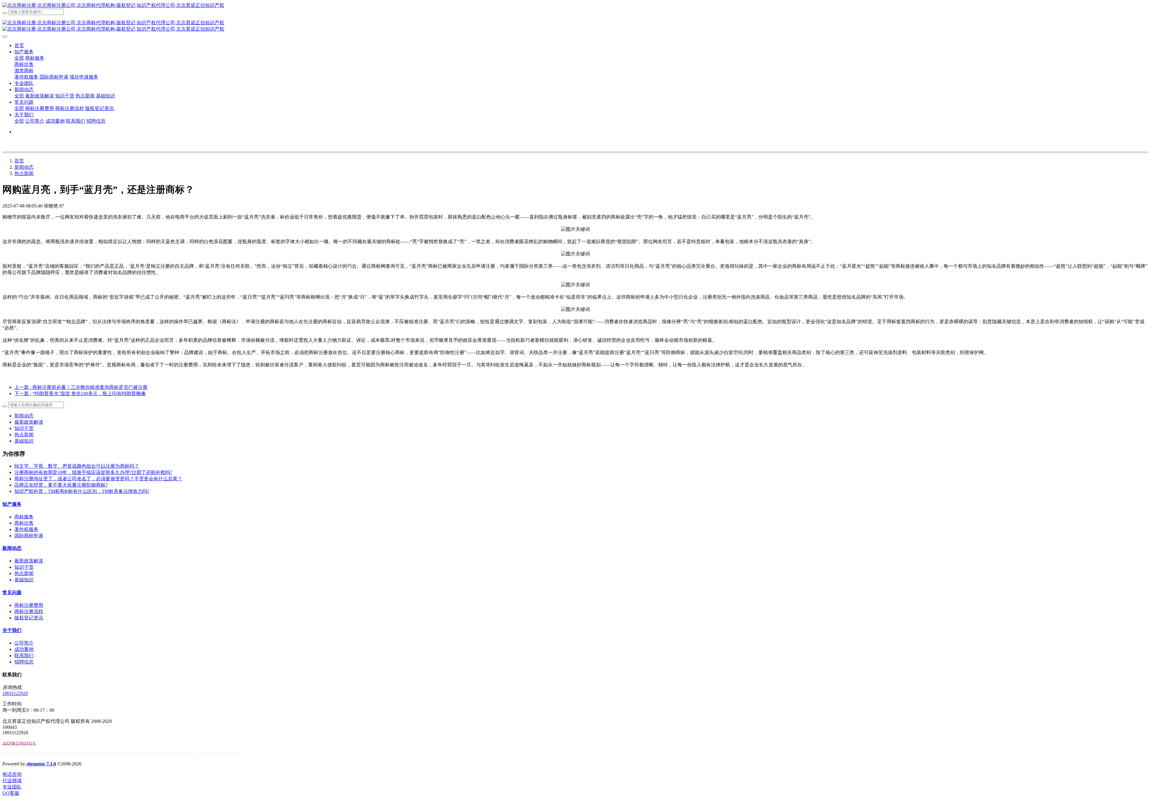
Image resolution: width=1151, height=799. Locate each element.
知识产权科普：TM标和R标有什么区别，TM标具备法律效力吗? (81, 491)
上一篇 (80, 387)
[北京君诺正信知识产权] (575, 5)
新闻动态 (24, 167)
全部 (19, 58)
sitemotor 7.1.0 (41, 763)
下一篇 (80, 393)
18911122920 (15, 693)
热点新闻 (24, 173)
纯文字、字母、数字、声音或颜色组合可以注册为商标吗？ (76, 466)
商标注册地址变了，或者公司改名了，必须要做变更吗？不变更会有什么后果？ (98, 478)
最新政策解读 (28, 422)
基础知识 (24, 440)
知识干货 (24, 428)
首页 (19, 45)
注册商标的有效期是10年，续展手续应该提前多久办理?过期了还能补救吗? (93, 472)
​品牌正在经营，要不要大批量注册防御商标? (61, 484)
